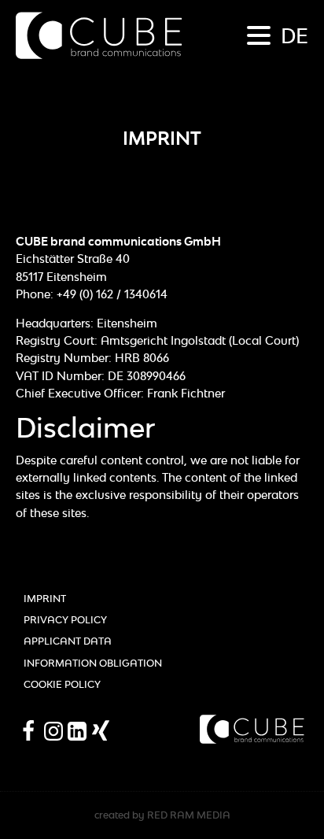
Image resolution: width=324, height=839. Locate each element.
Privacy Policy (65, 620)
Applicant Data (68, 641)
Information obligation (93, 663)
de (294, 35)
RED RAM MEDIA (188, 815)
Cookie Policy (62, 684)
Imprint (45, 598)
